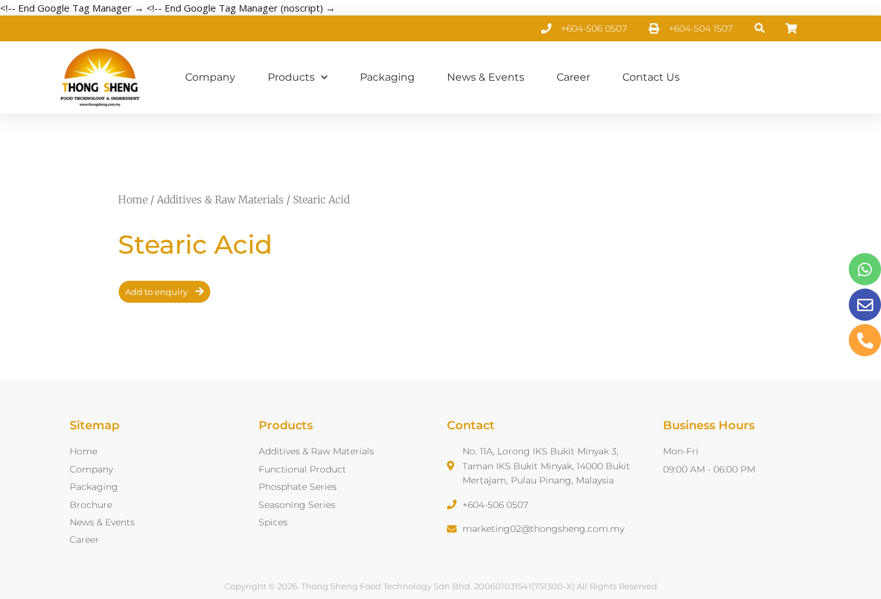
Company (210, 77)
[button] (760, 29)
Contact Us (651, 77)
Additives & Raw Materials (220, 199)
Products (291, 77)
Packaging (387, 77)
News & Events (485, 77)
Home (133, 199)
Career (573, 77)
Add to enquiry (156, 292)
